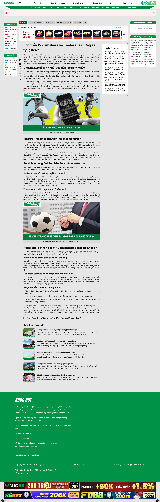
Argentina (72, 7)
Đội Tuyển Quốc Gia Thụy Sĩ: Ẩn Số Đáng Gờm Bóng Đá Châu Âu (115, 89)
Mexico (86, 7)
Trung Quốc (131, 7)
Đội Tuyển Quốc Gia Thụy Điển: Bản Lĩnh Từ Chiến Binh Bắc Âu (115, 73)
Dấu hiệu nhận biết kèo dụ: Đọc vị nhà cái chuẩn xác (56, 375)
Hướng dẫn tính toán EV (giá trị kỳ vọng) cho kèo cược (57, 330)
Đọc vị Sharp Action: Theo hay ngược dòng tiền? (55, 364)
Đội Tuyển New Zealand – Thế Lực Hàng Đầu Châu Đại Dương (115, 52)
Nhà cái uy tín (78, 3)
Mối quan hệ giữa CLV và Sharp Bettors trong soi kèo (56, 352)
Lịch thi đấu (97, 3)
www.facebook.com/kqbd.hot (26, 446)
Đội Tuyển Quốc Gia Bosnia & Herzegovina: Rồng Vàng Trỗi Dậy (114, 63)
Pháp (50, 7)
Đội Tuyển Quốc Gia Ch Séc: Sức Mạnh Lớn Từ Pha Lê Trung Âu (115, 57)
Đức (44, 7)
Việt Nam (95, 7)
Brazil (63, 7)
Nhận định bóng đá (57, 3)
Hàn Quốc (115, 7)
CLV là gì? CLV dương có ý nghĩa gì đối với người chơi (56, 341)
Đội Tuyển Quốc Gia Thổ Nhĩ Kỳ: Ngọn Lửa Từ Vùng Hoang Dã (115, 68)
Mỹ (80, 7)
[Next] (124, 34)
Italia (57, 7)
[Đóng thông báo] (154, 13)
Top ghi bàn (127, 3)
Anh (26, 7)
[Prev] (33, 34)
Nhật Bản (105, 7)
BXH (111, 3)
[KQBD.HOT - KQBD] (9, 3)
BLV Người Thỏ (33, 455)
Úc (123, 7)
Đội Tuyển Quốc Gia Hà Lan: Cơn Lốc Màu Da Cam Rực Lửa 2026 (115, 84)
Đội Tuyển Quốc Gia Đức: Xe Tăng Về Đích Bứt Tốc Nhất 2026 (114, 79)
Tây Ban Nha (35, 7)
